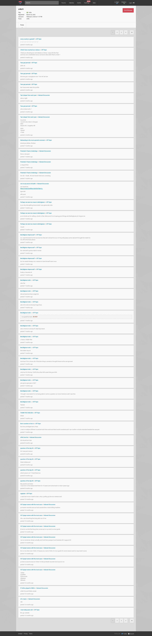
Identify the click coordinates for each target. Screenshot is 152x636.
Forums (64, 3)
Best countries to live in (27, 423)
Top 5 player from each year (28, 95)
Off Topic (38, 39)
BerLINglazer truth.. (25, 280)
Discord (132, 634)
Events (79, 3)
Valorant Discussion (44, 95)
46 (131, 32)
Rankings (87, 2)
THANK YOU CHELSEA (26, 413)
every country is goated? (27, 39)
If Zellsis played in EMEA (27, 588)
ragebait (22, 493)
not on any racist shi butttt (27, 183)
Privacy (26, 633)
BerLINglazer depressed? (27, 235)
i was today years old (26, 610)
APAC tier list (24, 437)
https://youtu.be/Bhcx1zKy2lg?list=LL (31, 188)
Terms (30, 633)
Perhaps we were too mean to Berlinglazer (32, 202)
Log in (131, 3)
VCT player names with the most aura (31, 504)
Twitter (125, 633)
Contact (20, 633)
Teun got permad (25, 62)
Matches (71, 3)
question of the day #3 (26, 448)
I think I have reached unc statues (30, 50)
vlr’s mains (23, 599)
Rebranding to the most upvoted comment (32, 140)
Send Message (128, 10)
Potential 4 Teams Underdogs (28, 151)
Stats (94, 3)
